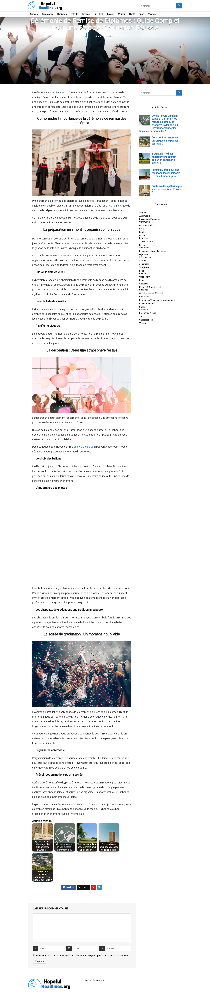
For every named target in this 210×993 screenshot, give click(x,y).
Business (62, 14)
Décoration (144, 296)
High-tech (98, 14)
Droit (141, 228)
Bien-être (143, 309)
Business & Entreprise (149, 219)
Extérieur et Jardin (147, 303)
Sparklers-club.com (85, 446)
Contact (87, 980)
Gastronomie (145, 277)
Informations (98, 980)
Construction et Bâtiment (151, 293)
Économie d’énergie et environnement (157, 300)
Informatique (145, 257)
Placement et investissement (153, 251)
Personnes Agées (147, 313)
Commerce (144, 222)
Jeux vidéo (144, 264)
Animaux (34, 14)
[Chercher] (179, 5)
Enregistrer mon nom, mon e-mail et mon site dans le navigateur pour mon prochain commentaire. (82, 955)
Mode (142, 280)
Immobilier (144, 247)
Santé (132, 14)
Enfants (74, 14)
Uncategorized (146, 320)
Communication (146, 225)
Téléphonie (144, 267)
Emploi (142, 232)
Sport (141, 14)
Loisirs (110, 14)
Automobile (47, 14)
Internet (143, 260)
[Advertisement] (105, 60)
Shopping (143, 283)
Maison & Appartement (150, 287)
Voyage (152, 14)
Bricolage (143, 289)
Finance (86, 14)
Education (144, 238)
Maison (121, 14)
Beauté (142, 273)
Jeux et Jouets (146, 241)
